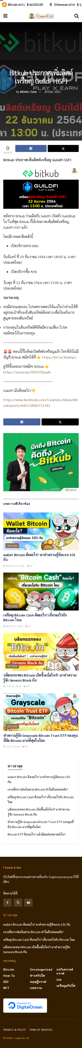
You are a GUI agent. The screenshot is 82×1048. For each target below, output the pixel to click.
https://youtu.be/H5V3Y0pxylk (27, 372)
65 (30, 565)
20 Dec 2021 (52, 91)
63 (29, 626)
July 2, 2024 (12, 746)
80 (26, 746)
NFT (6, 988)
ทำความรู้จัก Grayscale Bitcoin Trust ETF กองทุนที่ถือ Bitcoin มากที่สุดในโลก (40, 738)
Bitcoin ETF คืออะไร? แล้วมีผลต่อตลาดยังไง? (37, 834)
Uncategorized (41, 969)
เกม (58, 979)
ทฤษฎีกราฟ (38, 982)
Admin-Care (28, 91)
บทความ (36, 988)
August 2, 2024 (14, 626)
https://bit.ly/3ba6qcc (59, 357)
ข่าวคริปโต (37, 975)
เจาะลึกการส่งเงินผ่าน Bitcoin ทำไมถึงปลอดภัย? (38, 789)
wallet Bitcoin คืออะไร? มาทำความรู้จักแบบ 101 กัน (36, 924)
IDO (5, 982)
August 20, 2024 (14, 565)
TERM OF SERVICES (40, 1029)
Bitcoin (12, 545)
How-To (9, 975)
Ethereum (64, 4)
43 (27, 686)
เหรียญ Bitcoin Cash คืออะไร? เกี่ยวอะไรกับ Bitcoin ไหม (39, 939)
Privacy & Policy (14, 1029)
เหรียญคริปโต (65, 985)
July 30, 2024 (13, 686)
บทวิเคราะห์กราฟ (64, 971)
